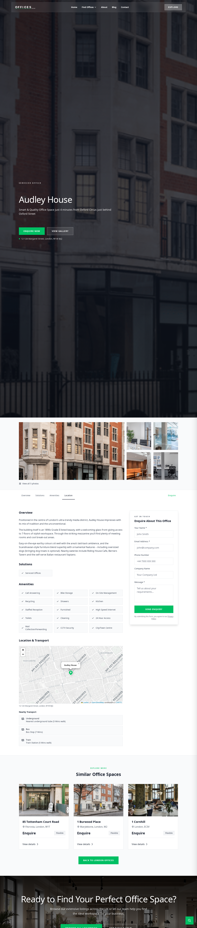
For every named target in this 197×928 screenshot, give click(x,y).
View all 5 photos (30, 483)
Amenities (54, 495)
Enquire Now (32, 231)
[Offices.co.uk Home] (25, 7)
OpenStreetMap (98, 702)
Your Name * (140, 527)
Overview (25, 495)
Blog (114, 7)
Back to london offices (98, 860)
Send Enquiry (153, 609)
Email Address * (142, 541)
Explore (173, 7)
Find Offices (88, 7)
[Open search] (189, 920)
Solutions (39, 495)
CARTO (119, 702)
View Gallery (60, 231)
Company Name (142, 568)
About (104, 7)
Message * (139, 582)
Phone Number (141, 555)
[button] (71, 672)
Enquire (172, 495)
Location (68, 495)
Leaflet (86, 702)
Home (74, 7)
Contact (125, 7)
